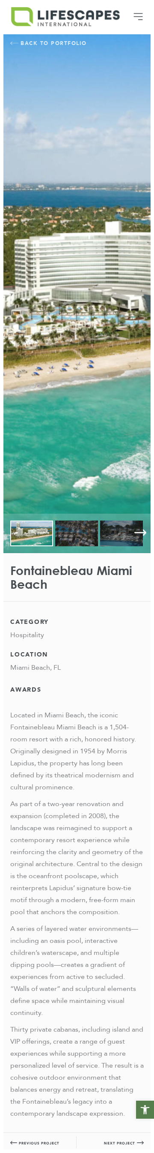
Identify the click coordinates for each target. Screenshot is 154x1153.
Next (140, 533)
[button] (145, 1110)
